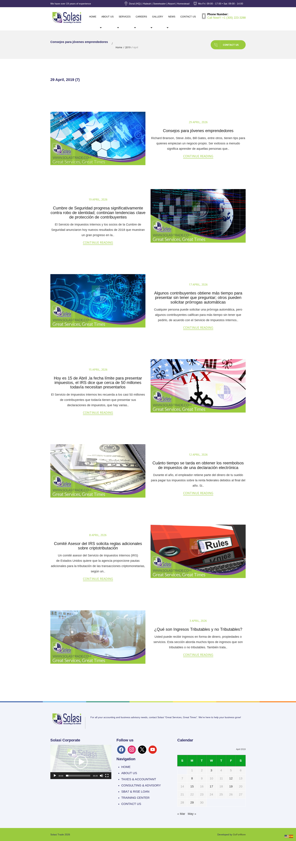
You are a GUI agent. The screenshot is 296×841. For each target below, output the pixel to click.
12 (231, 778)
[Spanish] (291, 836)
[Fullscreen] (107, 775)
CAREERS (141, 16)
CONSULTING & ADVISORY (141, 785)
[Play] (55, 775)
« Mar (181, 814)
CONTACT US (188, 16)
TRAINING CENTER (135, 797)
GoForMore (239, 834)
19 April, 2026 (98, 199)
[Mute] (101, 775)
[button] (81, 762)
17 (211, 786)
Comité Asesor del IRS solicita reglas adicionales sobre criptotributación (98, 545)
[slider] (78, 775)
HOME (92, 16)
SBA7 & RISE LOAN (135, 791)
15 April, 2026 (98, 369)
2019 (128, 47)
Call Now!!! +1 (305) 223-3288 (226, 17)
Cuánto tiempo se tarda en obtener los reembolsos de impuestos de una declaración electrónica (198, 465)
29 (192, 802)
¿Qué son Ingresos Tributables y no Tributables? (198, 629)
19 (231, 786)
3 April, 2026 (198, 621)
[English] (287, 836)
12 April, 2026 (198, 455)
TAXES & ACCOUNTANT (138, 779)
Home (118, 47)
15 (192, 786)
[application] (80, 762)
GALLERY (157, 16)
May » (192, 814)
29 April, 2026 (198, 122)
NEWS (171, 16)
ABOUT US (107, 16)
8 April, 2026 (98, 535)
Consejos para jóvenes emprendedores (198, 130)
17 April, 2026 (198, 284)
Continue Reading (198, 156)
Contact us (231, 44)
